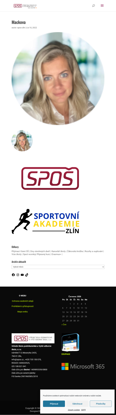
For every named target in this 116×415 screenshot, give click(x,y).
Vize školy (17, 254)
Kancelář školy (58, 251)
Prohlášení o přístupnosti (23, 306)
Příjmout (54, 404)
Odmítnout (77, 404)
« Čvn (64, 324)
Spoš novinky (29, 254)
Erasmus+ (56, 254)
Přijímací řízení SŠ (20, 251)
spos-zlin (21, 27)
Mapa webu (22, 312)
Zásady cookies (74, 410)
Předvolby (100, 404)
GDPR (83, 410)
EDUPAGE (66, 354)
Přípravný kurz (43, 254)
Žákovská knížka (75, 251)
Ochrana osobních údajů (22, 301)
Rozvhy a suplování (94, 251)
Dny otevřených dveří (40, 251)
